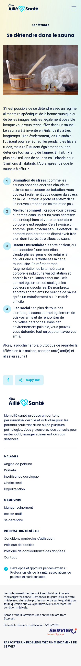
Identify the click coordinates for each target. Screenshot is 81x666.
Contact (10, 557)
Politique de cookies (19, 545)
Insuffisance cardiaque (21, 476)
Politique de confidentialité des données (34, 551)
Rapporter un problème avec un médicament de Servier (40, 644)
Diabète (10, 470)
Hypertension (14, 489)
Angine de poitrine (18, 464)
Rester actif (13, 514)
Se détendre (13, 520)
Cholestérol (13, 483)
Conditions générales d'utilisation (29, 538)
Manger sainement (18, 507)
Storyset (9, 618)
